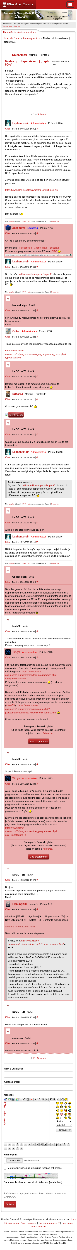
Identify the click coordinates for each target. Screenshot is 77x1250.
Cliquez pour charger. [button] (11, 26)
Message (9, 1094)
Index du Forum (12, 38)
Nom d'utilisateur (13, 1068)
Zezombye (19, 227)
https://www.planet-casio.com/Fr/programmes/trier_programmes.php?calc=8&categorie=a (31, 831)
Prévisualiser (64, 1130)
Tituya (16, 651)
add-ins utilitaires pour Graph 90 (35, 274)
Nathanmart (20, 54)
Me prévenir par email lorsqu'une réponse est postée (35, 1168)
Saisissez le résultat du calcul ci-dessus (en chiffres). (33, 1182)
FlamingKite (20, 903)
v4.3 (18, 1219)
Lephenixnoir (21, 123)
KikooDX (10, 705)
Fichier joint (10, 1154)
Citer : (8, 128)
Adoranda (47, 733)
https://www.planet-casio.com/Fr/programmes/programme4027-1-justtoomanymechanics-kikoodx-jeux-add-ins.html (30, 709)
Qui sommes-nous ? (48, 1223)
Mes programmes (39, 741)
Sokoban (54, 247)
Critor (16, 331)
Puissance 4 (25, 247)
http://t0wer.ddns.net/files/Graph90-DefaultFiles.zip (31, 190)
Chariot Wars (40, 247)
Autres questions (31, 38)
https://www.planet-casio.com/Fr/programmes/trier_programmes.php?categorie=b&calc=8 (31, 675)
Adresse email (12, 1082)
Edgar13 (17, 393)
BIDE (54, 251)
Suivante (41, 114)
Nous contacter (29, 1223)
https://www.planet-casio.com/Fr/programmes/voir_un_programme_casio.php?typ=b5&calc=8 (35, 354)
